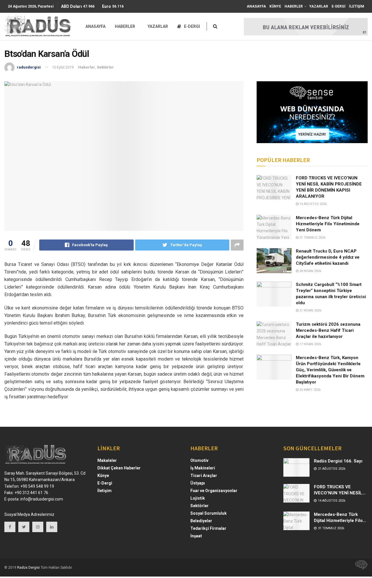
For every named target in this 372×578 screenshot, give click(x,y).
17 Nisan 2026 (309, 344)
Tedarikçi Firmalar (208, 528)
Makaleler (107, 460)
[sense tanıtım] (359, 567)
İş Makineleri (202, 468)
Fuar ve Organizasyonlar (213, 490)
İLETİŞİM (356, 6)
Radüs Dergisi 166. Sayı (338, 461)
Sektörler (105, 67)
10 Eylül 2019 (63, 67)
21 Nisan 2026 (309, 310)
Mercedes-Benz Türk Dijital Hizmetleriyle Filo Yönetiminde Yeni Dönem (328, 224)
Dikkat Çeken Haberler (119, 468)
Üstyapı (197, 483)
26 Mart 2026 (309, 390)
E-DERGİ (339, 6)
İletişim (104, 490)
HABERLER (294, 6)
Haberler (86, 67)
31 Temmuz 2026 (312, 238)
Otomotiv (199, 460)
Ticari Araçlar (203, 475)
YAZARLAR (318, 6)
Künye (103, 475)
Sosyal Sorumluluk (208, 513)
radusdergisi (29, 67)
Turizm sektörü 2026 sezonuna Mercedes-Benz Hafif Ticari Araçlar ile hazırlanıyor (328, 330)
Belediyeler (201, 520)
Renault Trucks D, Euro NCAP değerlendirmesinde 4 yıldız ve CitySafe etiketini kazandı (328, 257)
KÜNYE (275, 6)
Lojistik (197, 498)
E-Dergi (104, 483)
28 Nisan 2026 (309, 271)
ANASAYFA (256, 6)
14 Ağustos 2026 (312, 204)
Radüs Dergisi (28, 568)
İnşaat (196, 536)
